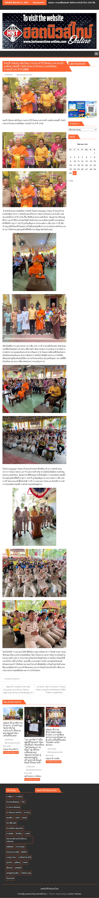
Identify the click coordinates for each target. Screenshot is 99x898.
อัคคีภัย (24, 852)
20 (86, 165)
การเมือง (19, 796)
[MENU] (96, 53)
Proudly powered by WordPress (32, 893)
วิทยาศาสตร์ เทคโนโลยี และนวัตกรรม (16, 840)
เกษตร (25, 862)
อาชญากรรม (11, 857)
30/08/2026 (9, 740)
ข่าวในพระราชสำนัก (13, 812)
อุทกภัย (9, 862)
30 (70, 173)
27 (86, 169)
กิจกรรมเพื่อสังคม (12, 802)
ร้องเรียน (19, 833)
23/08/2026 (30, 767)
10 (74, 161)
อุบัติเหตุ (17, 862)
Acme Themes (75, 893)
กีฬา (23, 802)
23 (70, 169)
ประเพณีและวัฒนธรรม (11, 679)
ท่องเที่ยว (9, 817)
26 (82, 169)
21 (91, 165)
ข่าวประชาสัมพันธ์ (13, 807)
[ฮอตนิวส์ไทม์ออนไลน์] (5, 53)
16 (70, 165)
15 (94, 161)
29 (94, 169)
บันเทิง (24, 817)
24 (74, 169)
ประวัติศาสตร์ (11, 823)
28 (91, 169)
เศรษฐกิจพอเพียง (12, 873)
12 (82, 161)
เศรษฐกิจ (18, 868)
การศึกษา (9, 796)
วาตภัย (27, 833)
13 (86, 161)
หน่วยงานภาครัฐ (12, 852)
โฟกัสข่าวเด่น (26, 873)
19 (82, 165)
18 (78, 165)
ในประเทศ (10, 878)
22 (94, 165)
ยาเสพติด (9, 833)
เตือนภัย (9, 868)
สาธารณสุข (20, 846)
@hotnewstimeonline (24, 75)
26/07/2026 (51, 749)
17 (74, 165)
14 (91, 161)
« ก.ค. (70, 180)
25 (78, 169)
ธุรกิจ (18, 817)
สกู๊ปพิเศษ (9, 846)
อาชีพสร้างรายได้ (24, 857)
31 (74, 173)
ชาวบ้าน (27, 812)
